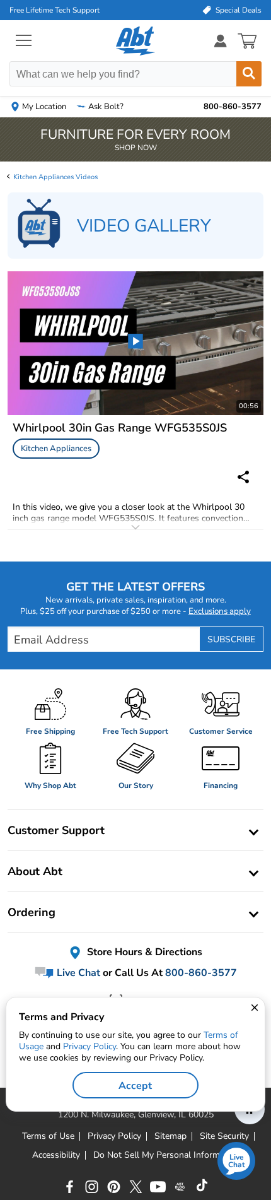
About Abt (35, 871)
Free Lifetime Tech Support (54, 10)
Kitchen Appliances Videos (55, 177)
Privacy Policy (89, 1046)
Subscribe (231, 639)
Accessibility (56, 1155)
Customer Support (56, 830)
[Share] (243, 477)
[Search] (249, 73)
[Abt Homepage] (136, 41)
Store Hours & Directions (143, 953)
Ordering (31, 912)
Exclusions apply (219, 611)
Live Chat (77, 973)
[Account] (220, 40)
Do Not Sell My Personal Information (166, 1155)
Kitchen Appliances (56, 448)
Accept (135, 1086)
